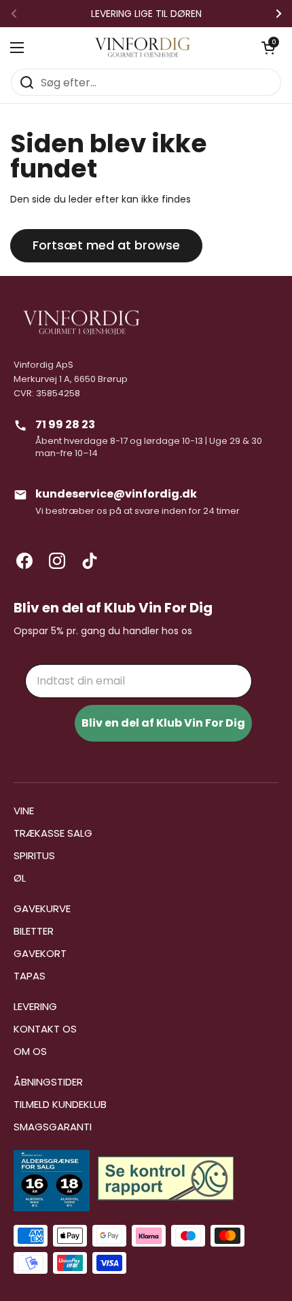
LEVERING (35, 1006)
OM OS (30, 1051)
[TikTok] (90, 561)
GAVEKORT (40, 953)
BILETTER (34, 931)
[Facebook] (24, 561)
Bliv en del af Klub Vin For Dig (163, 723)
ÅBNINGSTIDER (48, 1082)
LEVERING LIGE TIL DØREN (146, 13)
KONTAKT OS (45, 1029)
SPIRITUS (34, 855)
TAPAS (29, 976)
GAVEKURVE (42, 908)
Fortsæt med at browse (106, 245)
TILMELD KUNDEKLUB (60, 1104)
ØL (20, 878)
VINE (24, 810)
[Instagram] (57, 561)
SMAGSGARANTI (53, 1127)
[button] (268, 47)
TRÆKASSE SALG (53, 833)
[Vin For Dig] (142, 47)
